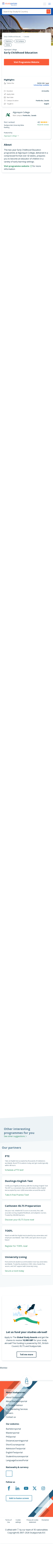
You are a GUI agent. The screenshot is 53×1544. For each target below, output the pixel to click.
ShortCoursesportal (15, 1444)
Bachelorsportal (13, 1428)
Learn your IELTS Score (26, 539)
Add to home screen (19, 1498)
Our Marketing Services (17, 1409)
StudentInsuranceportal (17, 1456)
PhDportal (11, 1436)
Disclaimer (45, 1520)
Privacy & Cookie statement (32, 1521)
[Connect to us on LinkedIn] (17, 1488)
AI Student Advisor (14, 1405)
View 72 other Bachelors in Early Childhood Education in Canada (25, 607)
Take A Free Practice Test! (27, 457)
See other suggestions (14, 1136)
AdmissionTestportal (15, 1448)
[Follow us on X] (35, 1488)
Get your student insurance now (19, 909)
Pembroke (26, 115)
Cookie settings (18, 1521)
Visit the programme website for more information (26, 335)
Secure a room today (14, 1271)
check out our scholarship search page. (19, 1103)
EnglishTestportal (14, 1452)
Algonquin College (10, 50)
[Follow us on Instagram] (43, 1488)
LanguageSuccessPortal (17, 1460)
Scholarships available (41, 85)
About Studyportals (15, 1397)
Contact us (11, 1417)
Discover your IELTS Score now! (19, 1219)
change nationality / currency (14, 955)
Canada (26, 37)
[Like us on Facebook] (9, 1488)
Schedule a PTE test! (26, 501)
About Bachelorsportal (16, 1401)
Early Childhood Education (13, 37)
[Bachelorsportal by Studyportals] (10, 4)
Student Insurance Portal (30, 929)
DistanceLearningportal (17, 1440)
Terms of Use (8, 1521)
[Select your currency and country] (9, 1474)
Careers (9, 1413)
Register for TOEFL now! (16, 1246)
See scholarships (11, 1050)
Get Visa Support (26, 1003)
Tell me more (26, 1354)
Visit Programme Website (26, 62)
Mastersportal (12, 1432)
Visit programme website (17, 166)
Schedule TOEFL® (26, 479)
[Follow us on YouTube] (26, 1488)
